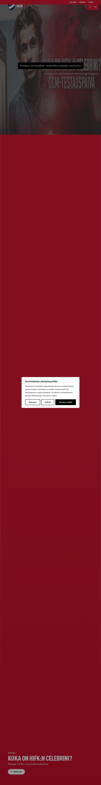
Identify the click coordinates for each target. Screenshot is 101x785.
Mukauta (32, 402)
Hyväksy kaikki (65, 402)
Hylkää (48, 402)
